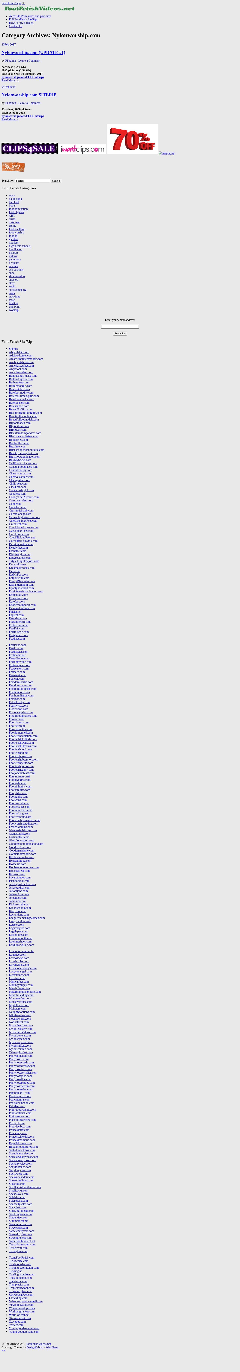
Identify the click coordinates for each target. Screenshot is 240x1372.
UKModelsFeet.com (21, 1294)
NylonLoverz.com (20, 1035)
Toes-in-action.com (20, 1277)
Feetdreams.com (18, 625)
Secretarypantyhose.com (23, 1156)
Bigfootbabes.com (20, 422)
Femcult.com (16, 678)
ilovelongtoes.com (20, 877)
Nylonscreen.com (19, 1038)
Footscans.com (18, 800)
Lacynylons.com (19, 914)
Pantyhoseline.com (20, 1079)
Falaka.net (15, 611)
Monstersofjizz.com (20, 1001)
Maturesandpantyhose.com (25, 991)
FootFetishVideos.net (38, 1343)
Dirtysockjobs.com (20, 557)
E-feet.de (14, 571)
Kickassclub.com (19, 904)
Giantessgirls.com (19, 833)
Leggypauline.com (20, 921)
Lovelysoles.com (19, 961)
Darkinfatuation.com (21, 544)
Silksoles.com (17, 1183)
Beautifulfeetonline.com (23, 416)
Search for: (8, 180)
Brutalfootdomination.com (24, 456)
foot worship (16, 232)
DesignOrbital (35, 1347)
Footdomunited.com (21, 732)
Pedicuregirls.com (19, 1099)
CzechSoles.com (19, 534)
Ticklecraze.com (18, 1260)
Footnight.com (17, 783)
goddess (14, 242)
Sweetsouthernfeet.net (22, 1241)
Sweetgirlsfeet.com (20, 1237)
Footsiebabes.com (19, 806)
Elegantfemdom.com (21, 584)
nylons (13, 256)
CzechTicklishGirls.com (23, 540)
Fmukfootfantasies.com (23, 715)
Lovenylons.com (19, 964)
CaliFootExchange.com (23, 463)
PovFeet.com (17, 1123)
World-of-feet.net (19, 1314)
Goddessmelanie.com (21, 850)
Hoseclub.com (17, 864)
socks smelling (17, 289)
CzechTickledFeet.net (22, 537)
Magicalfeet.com (19, 981)
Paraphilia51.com (19, 1092)
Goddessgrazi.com (20, 847)
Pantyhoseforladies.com (23, 1072)
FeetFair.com (16, 628)
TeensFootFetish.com (21, 1257)
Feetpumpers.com (19, 665)
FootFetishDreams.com (23, 746)
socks (12, 286)
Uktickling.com (18, 1298)
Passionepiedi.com (20, 1096)
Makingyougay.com (21, 984)
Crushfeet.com (17, 507)
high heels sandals (19, 246)
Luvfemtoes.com (19, 974)
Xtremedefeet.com (20, 1318)
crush (12, 219)
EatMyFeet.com (18, 574)
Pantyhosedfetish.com (22, 1065)
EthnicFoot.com (18, 598)
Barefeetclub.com (19, 389)
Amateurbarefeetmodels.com (26, 358)
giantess (13, 239)
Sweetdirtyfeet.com (20, 1234)
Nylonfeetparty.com (20, 1028)
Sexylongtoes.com (20, 1170)
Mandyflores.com (19, 988)
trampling (14, 306)
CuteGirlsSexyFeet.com (23, 520)
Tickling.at (15, 1271)
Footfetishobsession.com (23, 759)
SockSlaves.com (18, 1193)
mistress (13, 252)
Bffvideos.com (17, 429)
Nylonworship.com (20, 1049)
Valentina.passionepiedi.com (26, 1301)
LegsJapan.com (18, 931)
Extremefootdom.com (22, 608)
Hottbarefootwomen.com (24, 867)
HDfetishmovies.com (21, 857)
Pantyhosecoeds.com (21, 1062)
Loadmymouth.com (20, 938)
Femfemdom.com (19, 692)
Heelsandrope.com (20, 860)
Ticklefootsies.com (20, 1264)
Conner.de (15, 503)
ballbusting (15, 198)
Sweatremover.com (20, 1224)
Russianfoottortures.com (23, 1146)
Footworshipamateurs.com (24, 820)
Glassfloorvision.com (21, 840)
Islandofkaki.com (19, 880)
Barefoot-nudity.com (21, 392)
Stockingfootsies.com (21, 1210)
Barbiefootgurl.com (20, 385)
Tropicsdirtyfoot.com (21, 1287)
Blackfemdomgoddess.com (25, 433)
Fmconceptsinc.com (21, 712)
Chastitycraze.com (20, 473)
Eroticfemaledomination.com (26, 591)
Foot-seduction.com (20, 729)
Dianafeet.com (17, 551)
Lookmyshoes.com (20, 941)
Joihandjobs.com (19, 894)
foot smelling (16, 229)
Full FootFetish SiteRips (23, 19)
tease (12, 299)
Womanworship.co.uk (22, 1308)
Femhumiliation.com (21, 695)
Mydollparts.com (19, 1005)
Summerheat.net (18, 1220)
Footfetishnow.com (20, 756)
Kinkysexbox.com (20, 907)
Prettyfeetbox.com (20, 1126)
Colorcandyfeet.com (21, 500)
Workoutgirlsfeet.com (21, 1311)
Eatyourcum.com (19, 577)
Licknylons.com (18, 934)
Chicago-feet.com (19, 480)
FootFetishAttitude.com (23, 739)
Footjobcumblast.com (21, 773)
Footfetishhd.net (18, 752)
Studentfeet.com (18, 1217)
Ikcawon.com (17, 874)
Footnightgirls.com (20, 786)
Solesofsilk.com (18, 1200)
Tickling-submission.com (24, 1267)
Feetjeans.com (17, 644)
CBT (12, 215)
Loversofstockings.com (23, 968)
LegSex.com (16, 924)
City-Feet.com (17, 486)
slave (12, 283)
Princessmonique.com (22, 1140)
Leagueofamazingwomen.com (27, 917)
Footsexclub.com (19, 803)
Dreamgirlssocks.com (21, 567)
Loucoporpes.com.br (21, 951)
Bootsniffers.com (19, 443)
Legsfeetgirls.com (19, 928)
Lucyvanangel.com (20, 971)
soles (12, 293)
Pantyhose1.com (18, 1059)
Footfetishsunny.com (21, 769)
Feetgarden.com (18, 635)
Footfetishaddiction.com (23, 735)
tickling (13, 303)
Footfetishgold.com (20, 749)
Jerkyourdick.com (19, 887)
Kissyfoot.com (17, 911)
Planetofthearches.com (22, 1119)
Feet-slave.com (18, 618)
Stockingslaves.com (20, 1214)
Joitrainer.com (17, 901)
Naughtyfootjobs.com (22, 1011)
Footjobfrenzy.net (19, 776)
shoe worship (17, 276)
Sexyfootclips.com (20, 1166)
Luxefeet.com (17, 978)
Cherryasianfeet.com (21, 476)
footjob (13, 235)
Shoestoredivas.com (21, 1180)
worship (14, 310)
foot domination (18, 208)
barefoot (14, 202)
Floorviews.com (18, 709)
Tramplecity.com (19, 1284)
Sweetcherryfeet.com (21, 1231)
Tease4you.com (18, 1247)
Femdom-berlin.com (21, 682)
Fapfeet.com (16, 615)
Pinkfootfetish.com (20, 1113)
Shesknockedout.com (21, 1177)
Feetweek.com (17, 675)
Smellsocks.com (18, 1190)
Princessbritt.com (19, 1129)
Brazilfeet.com (17, 446)
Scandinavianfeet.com (22, 1153)
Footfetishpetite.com (21, 762)
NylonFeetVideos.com (22, 1032)
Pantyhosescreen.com (21, 1086)
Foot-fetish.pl (17, 725)
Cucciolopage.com (20, 513)
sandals (13, 266)
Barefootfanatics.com (21, 399)
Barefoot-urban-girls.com (24, 395)
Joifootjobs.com (18, 891)
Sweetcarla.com (18, 1227)
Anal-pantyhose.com (21, 362)
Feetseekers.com (18, 668)
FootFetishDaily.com (21, 742)
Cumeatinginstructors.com (24, 517)
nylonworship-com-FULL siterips (23, 77)
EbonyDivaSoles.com (22, 581)
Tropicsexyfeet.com (20, 1291)
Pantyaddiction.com (20, 1055)
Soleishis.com (17, 1197)
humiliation (15, 249)
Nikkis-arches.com (20, 1015)
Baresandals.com (19, 406)
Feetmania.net (17, 655)
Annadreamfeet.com (21, 372)
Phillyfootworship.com (22, 1109)
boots (12, 205)
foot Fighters (16, 212)
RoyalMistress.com (20, 1143)
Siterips (13, 348)
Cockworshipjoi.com (21, 490)
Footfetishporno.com (21, 766)
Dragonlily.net (17, 564)
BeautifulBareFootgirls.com (25, 412)
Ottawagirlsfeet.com (21, 1052)
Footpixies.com (18, 793)
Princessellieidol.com (21, 1136)
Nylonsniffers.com (20, 1045)
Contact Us (15, 26)
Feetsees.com (17, 671)
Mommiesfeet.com (20, 998)
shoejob (13, 279)
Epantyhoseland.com (21, 588)
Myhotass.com (17, 1008)
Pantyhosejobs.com (20, 1075)
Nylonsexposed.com (21, 1042)
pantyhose (15, 259)
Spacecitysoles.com (20, 1204)
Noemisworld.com (20, 1018)
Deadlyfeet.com (18, 547)
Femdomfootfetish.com (22, 688)
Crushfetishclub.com (21, 510)
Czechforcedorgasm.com (23, 527)
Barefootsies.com (19, 402)
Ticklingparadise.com (21, 1274)
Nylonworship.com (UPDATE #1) (33, 52)
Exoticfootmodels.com (22, 604)
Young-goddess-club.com (24, 1328)
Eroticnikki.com (18, 594)
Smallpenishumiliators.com (25, 1187)
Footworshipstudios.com (23, 823)
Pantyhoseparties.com (22, 1082)
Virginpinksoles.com (21, 1304)
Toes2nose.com (18, 1281)
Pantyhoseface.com (20, 1069)
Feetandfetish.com (20, 621)
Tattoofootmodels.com (22, 1244)
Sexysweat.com (18, 1173)
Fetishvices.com (18, 705)
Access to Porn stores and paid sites (30, 16)
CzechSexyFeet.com (21, 530)
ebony (12, 225)
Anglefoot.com (18, 369)
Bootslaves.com (18, 439)
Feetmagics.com (18, 651)
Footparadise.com (19, 789)
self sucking (16, 269)
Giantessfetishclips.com (23, 830)
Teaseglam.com (18, 1251)
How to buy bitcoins (21, 22)
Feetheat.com (17, 638)
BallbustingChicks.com (23, 375)
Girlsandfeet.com (19, 837)
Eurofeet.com (17, 601)
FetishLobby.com (19, 702)
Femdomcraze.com (20, 685)
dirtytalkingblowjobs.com (24, 561)
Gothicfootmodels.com (22, 853)
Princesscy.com (18, 1133)
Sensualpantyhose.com (22, 1160)
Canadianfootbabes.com (23, 466)
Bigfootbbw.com (19, 426)
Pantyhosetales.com (20, 1089)
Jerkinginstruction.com (22, 884)
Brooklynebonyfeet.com (23, 453)
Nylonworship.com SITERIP (29, 94)
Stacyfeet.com (17, 1207)
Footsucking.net (18, 813)
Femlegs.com (17, 698)
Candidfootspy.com (20, 470)
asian (12, 195)
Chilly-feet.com (18, 483)
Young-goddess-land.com (24, 1331)
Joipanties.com (17, 897)
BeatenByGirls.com (20, 409)
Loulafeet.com (17, 954)
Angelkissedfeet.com (21, 365)
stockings (14, 296)
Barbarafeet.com (18, 382)
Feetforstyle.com (19, 631)
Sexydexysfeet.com (20, 1163)
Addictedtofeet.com (20, 355)
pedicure (14, 262)
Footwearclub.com (20, 816)
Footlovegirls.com (19, 779)
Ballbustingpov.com (21, 379)
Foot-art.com (16, 719)
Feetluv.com (16, 648)
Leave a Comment (29, 60)
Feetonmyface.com (20, 661)
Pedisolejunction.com (21, 1102)
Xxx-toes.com (17, 1321)
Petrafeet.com (17, 1106)
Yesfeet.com (16, 1325)
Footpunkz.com (18, 796)
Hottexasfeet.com (19, 870)
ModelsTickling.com (21, 995)
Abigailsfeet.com (19, 352)
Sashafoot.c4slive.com (22, 1150)
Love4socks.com (19, 958)
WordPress (52, 1347)
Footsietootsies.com (20, 810)
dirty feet (14, 222)
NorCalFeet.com (19, 1022)
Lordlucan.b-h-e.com (21, 944)
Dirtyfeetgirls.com (19, 554)
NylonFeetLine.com (21, 1025)
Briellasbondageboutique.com (26, 449)
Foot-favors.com (18, 722)
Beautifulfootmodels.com (24, 419)
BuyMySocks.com (20, 460)
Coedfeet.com (17, 493)
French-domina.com (21, 826)
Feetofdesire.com (19, 658)
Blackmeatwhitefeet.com (23, 436)
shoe (11, 272)
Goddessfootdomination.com (26, 843)
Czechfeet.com (18, 524)
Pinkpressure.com (19, 1116)
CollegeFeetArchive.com (24, 497)
